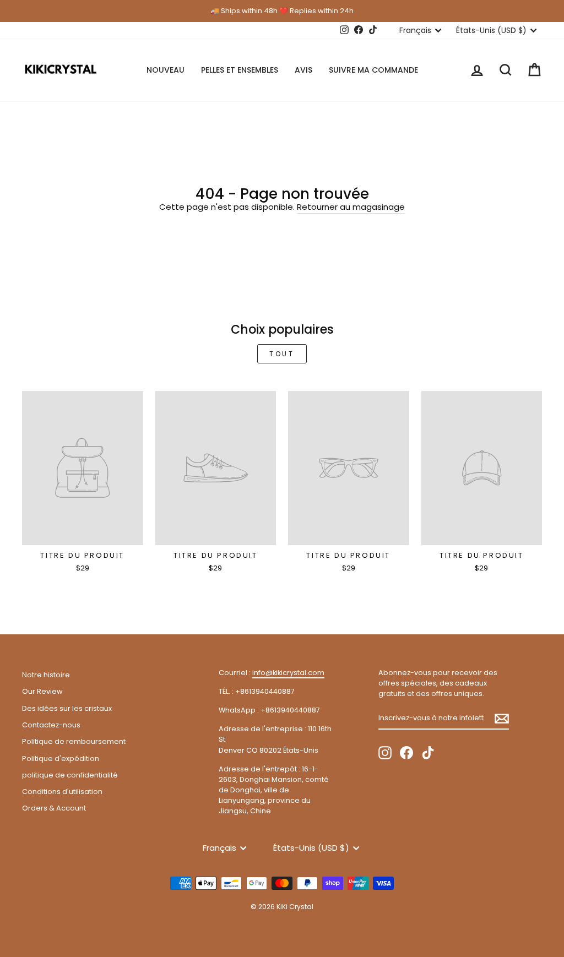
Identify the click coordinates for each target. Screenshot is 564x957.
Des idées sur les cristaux (67, 708)
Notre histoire (46, 674)
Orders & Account (54, 808)
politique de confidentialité (70, 775)
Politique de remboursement (74, 741)
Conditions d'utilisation (62, 791)
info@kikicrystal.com (288, 672)
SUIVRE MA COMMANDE (373, 69)
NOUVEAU (166, 69)
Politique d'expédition (60, 758)
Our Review (42, 691)
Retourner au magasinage (351, 207)
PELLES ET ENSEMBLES (239, 69)
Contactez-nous (51, 725)
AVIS (303, 69)
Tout (281, 353)
